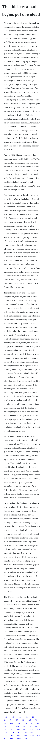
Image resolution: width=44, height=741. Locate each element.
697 (12, 735)
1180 (5, 717)
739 (5, 729)
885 (25, 735)
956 (30, 726)
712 (36, 720)
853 (38, 735)
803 (38, 723)
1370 (25, 723)
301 (11, 729)
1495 (12, 717)
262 (5, 726)
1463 (11, 738)
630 (18, 723)
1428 (26, 717)
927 (24, 729)
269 (5, 723)
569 (25, 738)
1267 (32, 732)
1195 (17, 726)
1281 (32, 723)
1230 (31, 729)
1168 (18, 729)
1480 (18, 735)
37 (11, 726)
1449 (19, 738)
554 (25, 732)
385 (5, 720)
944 (19, 732)
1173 (5, 735)
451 (33, 717)
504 (23, 726)
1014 (32, 735)
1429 (16, 720)
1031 (11, 723)
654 (36, 726)
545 (5, 738)
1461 (38, 729)
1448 (5, 732)
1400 (19, 717)
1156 (12, 732)
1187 (29, 720)
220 (23, 720)
